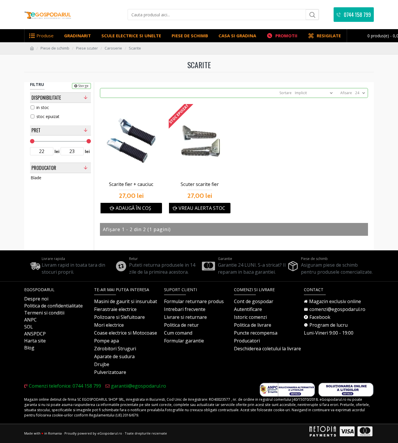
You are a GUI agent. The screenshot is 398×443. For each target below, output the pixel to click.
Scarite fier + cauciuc (131, 184)
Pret (35, 130)
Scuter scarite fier (200, 184)
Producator (43, 167)
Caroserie (113, 48)
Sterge (83, 85)
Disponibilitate (46, 97)
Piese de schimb (54, 48)
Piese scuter (87, 48)
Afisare (346, 92)
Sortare (285, 92)
